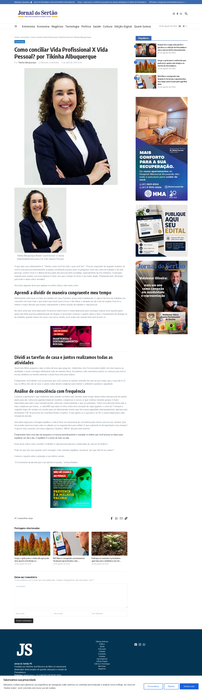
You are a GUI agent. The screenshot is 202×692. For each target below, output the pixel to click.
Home (16, 37)
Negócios (57, 26)
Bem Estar (102, 666)
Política (86, 26)
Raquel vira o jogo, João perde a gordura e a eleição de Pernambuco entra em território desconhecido (172, 47)
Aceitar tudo (189, 686)
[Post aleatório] (180, 26)
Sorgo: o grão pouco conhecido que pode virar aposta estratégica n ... (31, 559)
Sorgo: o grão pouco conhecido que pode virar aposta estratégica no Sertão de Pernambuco (172, 63)
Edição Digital (123, 26)
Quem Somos (142, 26)
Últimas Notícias (102, 642)
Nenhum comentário (50, 62)
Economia (43, 26)
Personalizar (153, 686)
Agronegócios (102, 659)
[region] (101, 684)
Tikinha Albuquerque (27, 62)
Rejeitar (171, 686)
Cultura (107, 26)
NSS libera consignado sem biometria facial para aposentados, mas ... (69, 559)
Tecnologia (72, 26)
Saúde (97, 26)
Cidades (102, 651)
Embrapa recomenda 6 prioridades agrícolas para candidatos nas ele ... (106, 559)
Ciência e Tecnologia (102, 664)
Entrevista (28, 26)
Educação (102, 649)
